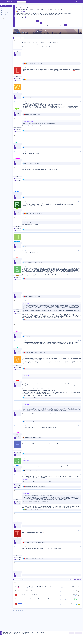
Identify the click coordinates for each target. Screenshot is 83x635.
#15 (80, 283)
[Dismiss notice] (80, 6)
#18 (80, 340)
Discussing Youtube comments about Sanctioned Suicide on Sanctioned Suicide (33, 594)
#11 (80, 217)
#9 (80, 184)
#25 (80, 474)
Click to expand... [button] (51, 503)
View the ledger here (21, 11)
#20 (80, 373)
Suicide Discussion (28, 587)
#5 (80, 118)
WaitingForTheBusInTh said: (27, 121)
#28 (80, 530)
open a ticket (27, 17)
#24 (80, 458)
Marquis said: (25, 375)
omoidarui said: (25, 404)
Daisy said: (25, 220)
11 (19, 37)
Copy (37, 20)
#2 (80, 67)
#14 (80, 266)
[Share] (79, 40)
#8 (80, 167)
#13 (80, 250)
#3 (80, 84)
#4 (80, 101)
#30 (80, 563)
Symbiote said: (25, 303)
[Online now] (17, 306)
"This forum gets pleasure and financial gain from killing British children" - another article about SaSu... (37, 586)
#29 (80, 546)
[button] (2, 2)
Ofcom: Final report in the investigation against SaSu (28, 590)
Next (22, 579)
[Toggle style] (3, 18)
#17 (80, 324)
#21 (80, 402)
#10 (80, 201)
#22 (80, 425)
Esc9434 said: (25, 460)
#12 (80, 234)
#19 (80, 356)
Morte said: (25, 479)
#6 (80, 135)
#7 (80, 151)
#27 (80, 514)
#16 (80, 300)
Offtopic (27, 595)
